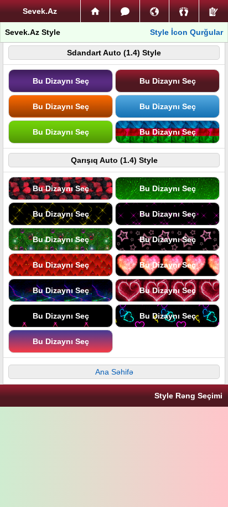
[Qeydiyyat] (213, 11)
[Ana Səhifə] (95, 11)
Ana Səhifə (114, 371)
